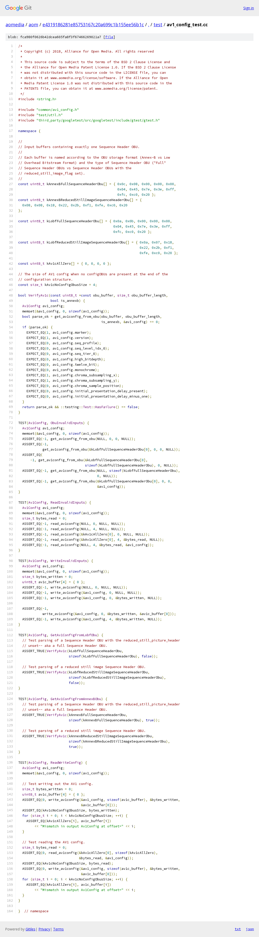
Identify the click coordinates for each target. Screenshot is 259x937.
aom (33, 24)
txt (238, 929)
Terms (58, 929)
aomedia (15, 24)
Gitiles (30, 929)
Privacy (44, 929)
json (250, 929)
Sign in (248, 8)
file (109, 37)
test (158, 24)
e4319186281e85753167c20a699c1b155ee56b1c (93, 24)
